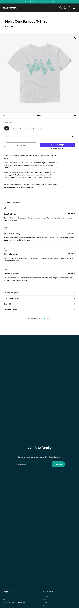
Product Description (11, 293)
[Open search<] (60, 7)
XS (7, 128)
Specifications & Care (11, 298)
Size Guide (8, 304)
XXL (41, 128)
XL (33, 128)
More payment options (57, 148)
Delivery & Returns (10, 310)
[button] (75, 115)
